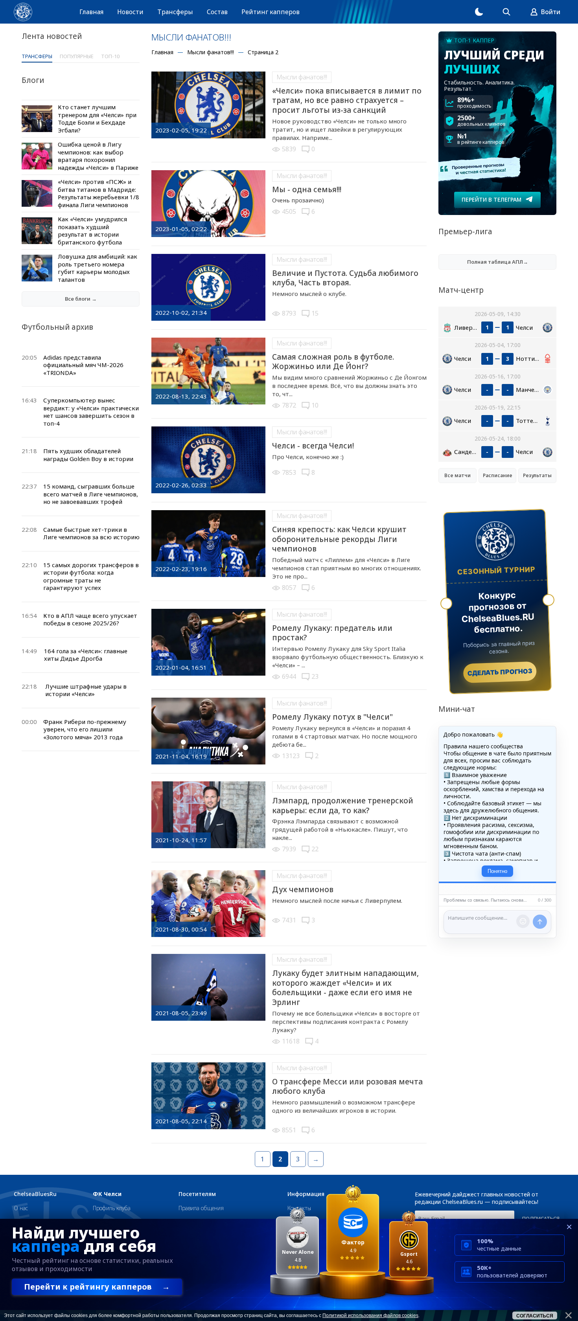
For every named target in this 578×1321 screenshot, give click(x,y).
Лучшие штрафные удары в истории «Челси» (86, 690)
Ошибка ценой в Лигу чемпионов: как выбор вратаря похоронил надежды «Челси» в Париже (98, 155)
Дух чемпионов (302, 889)
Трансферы (175, 11)
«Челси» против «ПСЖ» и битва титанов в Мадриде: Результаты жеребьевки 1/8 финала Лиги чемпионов (98, 193)
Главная (91, 11)
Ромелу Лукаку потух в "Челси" (332, 717)
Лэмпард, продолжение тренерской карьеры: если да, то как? (342, 806)
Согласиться (534, 1316)
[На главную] (23, 12)
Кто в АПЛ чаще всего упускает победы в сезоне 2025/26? (90, 619)
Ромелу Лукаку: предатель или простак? (332, 633)
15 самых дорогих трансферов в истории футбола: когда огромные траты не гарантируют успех (91, 576)
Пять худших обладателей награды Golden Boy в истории (88, 455)
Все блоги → (81, 298)
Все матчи (457, 475)
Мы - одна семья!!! (306, 189)
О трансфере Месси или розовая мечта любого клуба (347, 1087)
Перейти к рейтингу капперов (97, 1286)
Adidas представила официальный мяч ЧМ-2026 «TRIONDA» (83, 365)
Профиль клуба (112, 1208)
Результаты (537, 475)
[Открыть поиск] (506, 12)
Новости (130, 11)
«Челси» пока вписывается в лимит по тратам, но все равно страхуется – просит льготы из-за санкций (347, 100)
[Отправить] (540, 922)
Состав (217, 11)
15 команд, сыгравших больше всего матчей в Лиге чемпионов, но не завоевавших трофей (90, 493)
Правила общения (201, 1208)
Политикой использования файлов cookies (370, 1315)
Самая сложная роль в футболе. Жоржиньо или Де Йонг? (333, 362)
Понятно (497, 871)
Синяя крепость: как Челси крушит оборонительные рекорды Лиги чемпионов (339, 539)
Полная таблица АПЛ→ (497, 261)
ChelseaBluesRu (35, 1194)
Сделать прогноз (500, 672)
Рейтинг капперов (270, 11)
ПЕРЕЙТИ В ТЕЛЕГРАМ (491, 199)
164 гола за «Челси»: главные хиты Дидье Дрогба (85, 655)
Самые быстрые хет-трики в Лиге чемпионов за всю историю (91, 533)
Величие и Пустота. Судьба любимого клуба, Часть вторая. (345, 278)
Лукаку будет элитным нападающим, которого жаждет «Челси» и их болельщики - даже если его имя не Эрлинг (345, 987)
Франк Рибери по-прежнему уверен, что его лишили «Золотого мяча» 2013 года (84, 729)
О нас (21, 1208)
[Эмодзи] (523, 921)
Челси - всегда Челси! (313, 446)
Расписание (497, 475)
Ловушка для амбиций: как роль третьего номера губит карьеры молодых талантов (97, 267)
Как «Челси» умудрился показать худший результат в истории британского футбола (92, 230)
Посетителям (197, 1194)
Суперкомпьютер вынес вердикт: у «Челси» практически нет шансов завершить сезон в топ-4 (91, 411)
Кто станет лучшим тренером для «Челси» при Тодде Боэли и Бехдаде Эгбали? (97, 118)
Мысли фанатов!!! (301, 77)
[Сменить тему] (479, 12)
